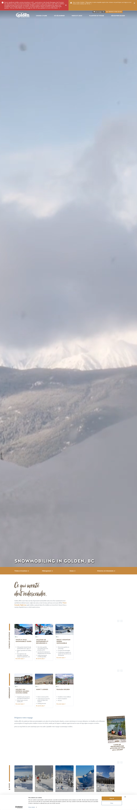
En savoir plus (20, 658)
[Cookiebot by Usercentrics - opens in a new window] (19, 807)
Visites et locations (21, 571)
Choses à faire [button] (41, 16)
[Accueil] (22, 15)
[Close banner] (125, 796)
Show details (31, 807)
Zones (72, 571)
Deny (111, 803)
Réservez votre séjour (115, 11)
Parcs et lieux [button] (77, 16)
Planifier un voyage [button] (96, 16)
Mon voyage (98, 12)
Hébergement (47, 571)
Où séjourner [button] (59, 16)
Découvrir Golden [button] (118, 16)
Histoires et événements (105, 571)
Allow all (112, 798)
